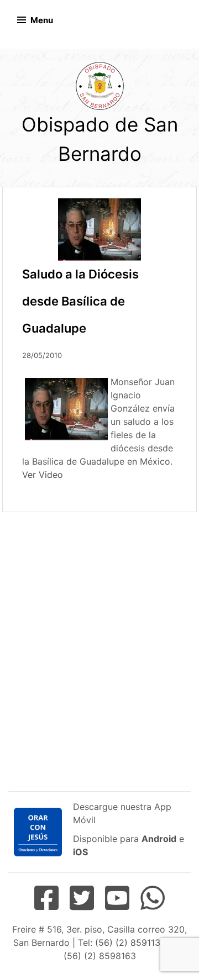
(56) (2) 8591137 (129, 942)
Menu (41, 20)
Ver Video (42, 474)
